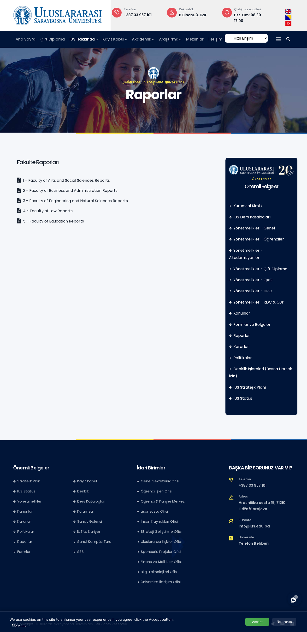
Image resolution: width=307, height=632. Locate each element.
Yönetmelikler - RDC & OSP (258, 302)
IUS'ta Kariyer (88, 531)
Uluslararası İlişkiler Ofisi (161, 541)
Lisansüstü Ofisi (154, 511)
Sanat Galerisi (89, 521)
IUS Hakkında (82, 39)
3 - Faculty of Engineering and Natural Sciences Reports (75, 201)
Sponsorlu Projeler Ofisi (161, 551)
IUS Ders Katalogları (252, 217)
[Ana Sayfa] (57, 14)
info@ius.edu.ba (254, 526)
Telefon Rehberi (254, 543)
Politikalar (242, 358)
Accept (257, 622)
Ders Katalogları (91, 501)
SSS (80, 551)
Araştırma (168, 39)
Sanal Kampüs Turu (94, 541)
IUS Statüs (242, 398)
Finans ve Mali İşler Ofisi (161, 561)
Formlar (23, 551)
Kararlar (241, 346)
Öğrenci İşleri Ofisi (156, 491)
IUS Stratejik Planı (249, 387)
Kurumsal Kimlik (248, 206)
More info (19, 625)
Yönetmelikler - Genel (254, 228)
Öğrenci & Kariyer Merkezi (163, 501)
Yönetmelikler (29, 501)
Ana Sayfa (25, 39)
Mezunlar (195, 39)
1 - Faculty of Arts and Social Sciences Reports (66, 180)
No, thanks (284, 622)
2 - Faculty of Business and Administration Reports (70, 190)
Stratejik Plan (28, 481)
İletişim (215, 39)
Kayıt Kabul (113, 39)
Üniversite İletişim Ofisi (161, 581)
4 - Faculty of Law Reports (47, 211)
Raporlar (241, 335)
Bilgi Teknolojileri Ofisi (159, 571)
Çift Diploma (52, 39)
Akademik (141, 39)
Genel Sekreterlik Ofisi (160, 481)
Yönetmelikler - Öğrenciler (258, 239)
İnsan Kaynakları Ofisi (159, 521)
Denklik (83, 491)
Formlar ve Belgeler (252, 324)
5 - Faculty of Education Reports (53, 221)
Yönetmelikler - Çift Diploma (260, 269)
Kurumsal (85, 511)
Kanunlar (241, 313)
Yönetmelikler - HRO (252, 291)
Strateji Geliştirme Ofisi (162, 531)
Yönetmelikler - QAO (252, 280)
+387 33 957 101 (138, 15)
